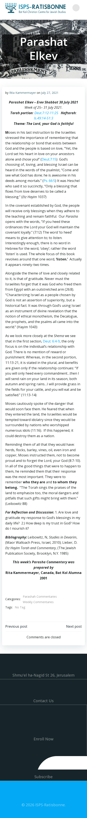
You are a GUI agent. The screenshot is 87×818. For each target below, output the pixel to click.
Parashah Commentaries (40, 596)
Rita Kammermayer (22, 93)
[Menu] (76, 7)
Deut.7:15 (49, 159)
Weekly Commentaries (38, 602)
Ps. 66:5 (49, 180)
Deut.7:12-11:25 (46, 113)
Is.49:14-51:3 (43, 118)
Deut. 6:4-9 (51, 341)
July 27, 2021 (49, 93)
